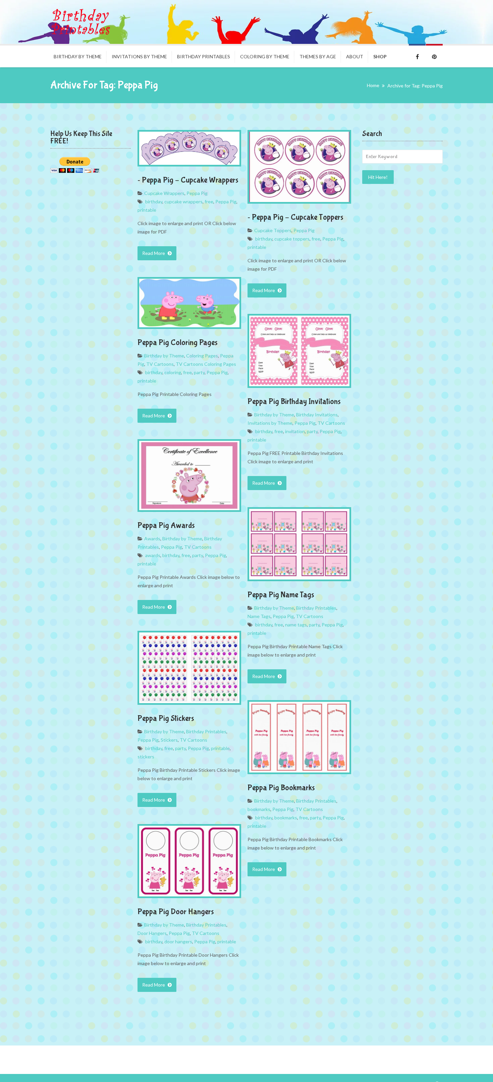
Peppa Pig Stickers (166, 718)
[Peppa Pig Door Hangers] (189, 861)
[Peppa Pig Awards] (189, 475)
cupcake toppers (292, 239)
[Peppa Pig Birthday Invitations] (299, 351)
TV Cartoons (160, 364)
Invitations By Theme (139, 56)
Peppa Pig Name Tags (281, 594)
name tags (296, 624)
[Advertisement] (402, 297)
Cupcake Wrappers (164, 193)
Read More (154, 253)
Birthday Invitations (317, 414)
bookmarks (259, 809)
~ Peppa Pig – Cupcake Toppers (295, 217)
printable (147, 210)
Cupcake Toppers (272, 230)
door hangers (178, 941)
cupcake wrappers (183, 201)
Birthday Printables (203, 56)
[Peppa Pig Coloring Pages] (189, 303)
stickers (146, 756)
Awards (152, 538)
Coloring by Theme (264, 56)
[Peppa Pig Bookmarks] (299, 737)
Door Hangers (152, 933)
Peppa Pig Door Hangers (176, 911)
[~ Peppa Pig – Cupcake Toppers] (299, 167)
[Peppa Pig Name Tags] (299, 544)
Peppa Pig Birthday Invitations (294, 401)
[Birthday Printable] (80, 22)
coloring (172, 372)
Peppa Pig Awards (166, 525)
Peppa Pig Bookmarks (281, 787)
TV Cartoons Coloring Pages (206, 364)
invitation (295, 431)
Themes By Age (317, 56)
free (209, 201)
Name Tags (259, 616)
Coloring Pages (202, 355)
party (199, 372)
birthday (153, 201)
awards (152, 555)
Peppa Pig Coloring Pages (178, 342)
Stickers (169, 740)
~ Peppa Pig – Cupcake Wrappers (188, 180)
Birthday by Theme (78, 56)
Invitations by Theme (270, 423)
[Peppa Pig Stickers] (189, 667)
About (354, 56)
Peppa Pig (197, 193)
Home (373, 85)
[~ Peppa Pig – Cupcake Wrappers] (189, 148)
